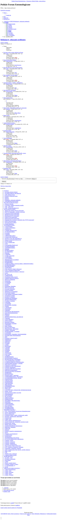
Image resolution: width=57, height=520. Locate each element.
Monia (15, 95)
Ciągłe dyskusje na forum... (9, 123)
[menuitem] (8, 15)
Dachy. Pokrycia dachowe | (14, 513)
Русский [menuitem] (10, 32)
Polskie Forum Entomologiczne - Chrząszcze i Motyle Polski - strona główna (28, 1)
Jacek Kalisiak (9, 91)
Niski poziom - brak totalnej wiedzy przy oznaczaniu (14, 107)
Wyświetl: (4, 178)
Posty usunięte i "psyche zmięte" (10, 75)
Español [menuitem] (13, 35)
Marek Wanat (9, 84)
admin (15, 57)
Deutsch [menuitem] (10, 27)
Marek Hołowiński (10, 131)
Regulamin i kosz (7, 168)
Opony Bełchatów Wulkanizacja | (39, 513)
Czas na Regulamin (7, 138)
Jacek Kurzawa (17, 65)
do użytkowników (7, 130)
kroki (7, 53)
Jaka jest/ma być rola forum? (9, 90)
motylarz (8, 109)
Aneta (15, 150)
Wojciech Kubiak (10, 124)
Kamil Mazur (9, 162)
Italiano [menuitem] (9, 30)
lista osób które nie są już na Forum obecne (12, 67)
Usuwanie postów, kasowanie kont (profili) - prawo (14, 153)
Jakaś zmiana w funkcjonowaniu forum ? (12, 160)
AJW (7, 68)
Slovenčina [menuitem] (11, 34)
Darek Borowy (9, 61)
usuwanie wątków (7, 145)
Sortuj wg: (17, 178)
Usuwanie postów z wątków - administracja (13, 82)
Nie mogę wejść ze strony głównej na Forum (13, 52)
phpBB (12, 503)
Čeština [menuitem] (10, 25)
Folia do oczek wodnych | (25, 513)
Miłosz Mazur (17, 113)
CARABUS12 (17, 128)
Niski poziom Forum (7, 97)
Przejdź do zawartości (5, 10)
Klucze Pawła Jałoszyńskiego (9, 60)
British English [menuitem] (12, 24)
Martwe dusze (6, 115)
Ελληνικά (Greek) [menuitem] (12, 29)
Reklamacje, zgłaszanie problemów (13, 40)
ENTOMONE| (4, 513)
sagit (15, 87)
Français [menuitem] (10, 26)
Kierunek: (29, 178)
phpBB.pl (17, 505)
